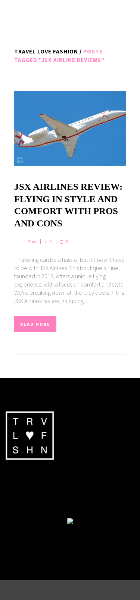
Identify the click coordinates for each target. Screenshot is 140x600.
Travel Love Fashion (46, 51)
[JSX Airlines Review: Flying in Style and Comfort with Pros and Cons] (70, 128)
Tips (32, 241)
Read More (35, 324)
